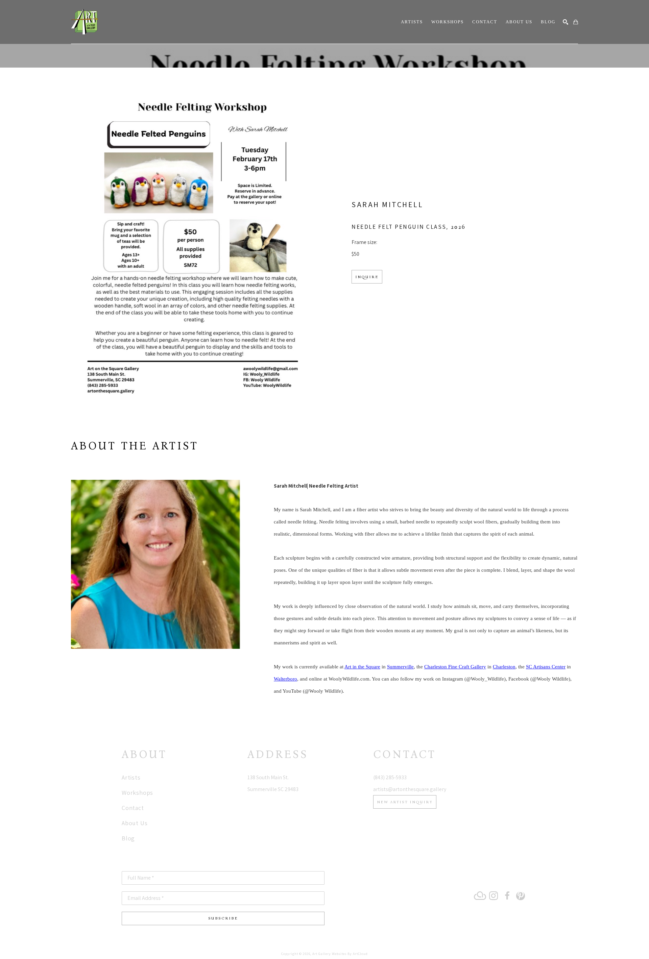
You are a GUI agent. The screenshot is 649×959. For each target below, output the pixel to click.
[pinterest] (520, 895)
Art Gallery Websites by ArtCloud (340, 954)
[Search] (565, 22)
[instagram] (493, 895)
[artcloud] (480, 895)
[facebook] (507, 895)
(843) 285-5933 (390, 777)
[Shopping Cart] (575, 22)
